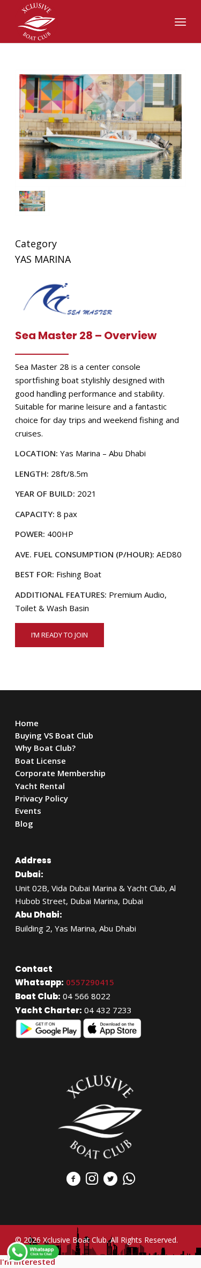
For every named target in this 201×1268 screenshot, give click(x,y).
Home (27, 723)
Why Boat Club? (45, 747)
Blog (24, 823)
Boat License (40, 760)
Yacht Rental (40, 785)
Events (28, 810)
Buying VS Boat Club (54, 735)
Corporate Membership (60, 773)
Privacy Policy (41, 798)
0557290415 (90, 982)
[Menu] (180, 21)
